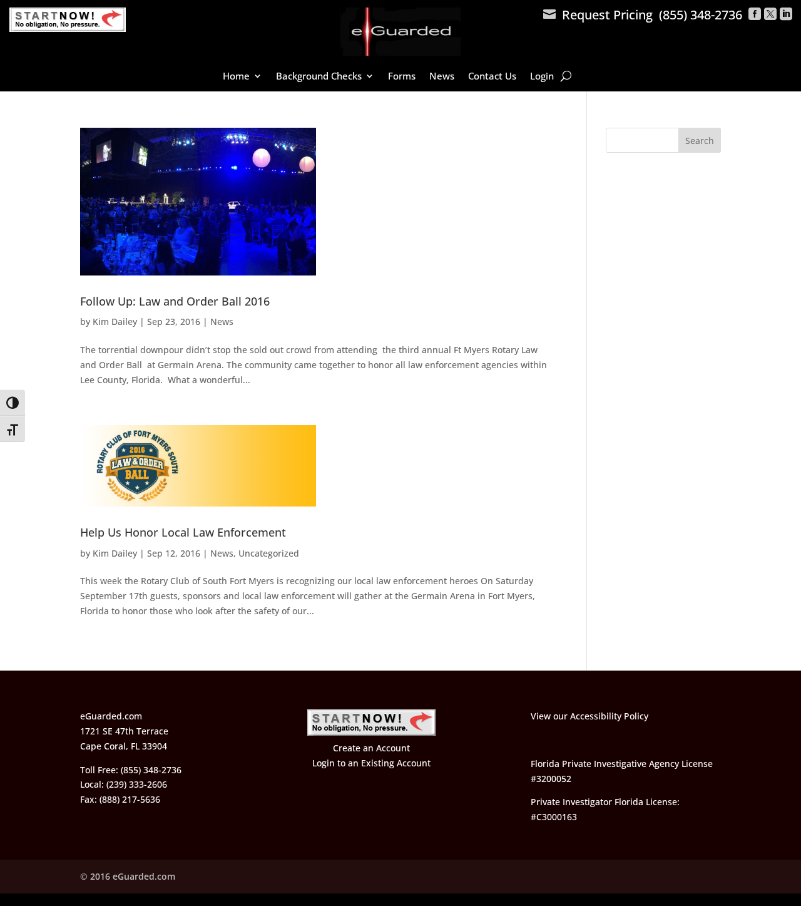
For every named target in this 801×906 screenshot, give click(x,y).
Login (542, 76)
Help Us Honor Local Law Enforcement (183, 532)
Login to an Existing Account (371, 763)
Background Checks (319, 76)
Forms (402, 76)
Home (236, 76)
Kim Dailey (115, 321)
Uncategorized (268, 553)
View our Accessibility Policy (589, 716)
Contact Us (492, 76)
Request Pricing (598, 14)
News (441, 76)
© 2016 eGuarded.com (127, 876)
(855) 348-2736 (700, 14)
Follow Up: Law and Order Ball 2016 (175, 301)
